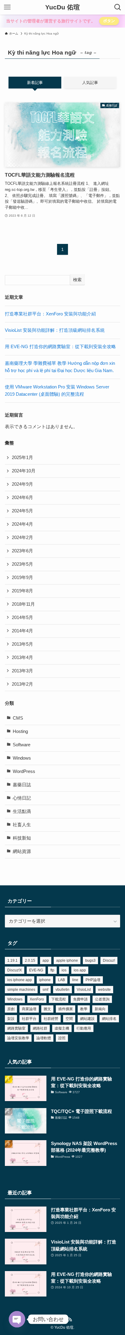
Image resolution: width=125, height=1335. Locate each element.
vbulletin (62, 989)
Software (21, 744)
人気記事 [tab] (90, 82)
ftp (52, 970)
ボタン (109, 20)
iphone (45, 980)
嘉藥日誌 (22, 784)
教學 (83, 1009)
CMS (18, 718)
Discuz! (109, 960)
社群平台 (29, 1019)
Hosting (20, 731)
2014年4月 (22, 630)
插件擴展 (65, 1009)
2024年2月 (22, 537)
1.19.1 (12, 960)
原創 (11, 1009)
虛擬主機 (62, 1028)
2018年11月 (23, 604)
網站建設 (87, 1019)
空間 (69, 1019)
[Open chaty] (17, 1319)
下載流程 (58, 999)
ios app (80, 970)
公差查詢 (102, 999)
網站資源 (22, 851)
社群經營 (51, 1019)
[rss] (70, 1319)
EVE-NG (36, 970)
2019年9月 (22, 577)
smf (45, 989)
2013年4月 (22, 657)
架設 (11, 1019)
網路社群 (40, 1028)
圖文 (47, 1009)
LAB (61, 980)
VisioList (84, 989)
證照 (62, 1038)
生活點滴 (22, 811)
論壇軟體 (43, 1038)
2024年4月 (22, 524)
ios (64, 970)
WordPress (24, 771)
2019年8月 (22, 590)
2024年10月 (23, 470)
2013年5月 (22, 644)
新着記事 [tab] (35, 82)
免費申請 (80, 999)
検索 (77, 279)
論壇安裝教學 (18, 1038)
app (45, 960)
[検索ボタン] (117, 7)
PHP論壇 (93, 980)
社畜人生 (22, 824)
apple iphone (67, 960)
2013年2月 (22, 684)
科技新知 (22, 838)
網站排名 (109, 1019)
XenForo (37, 999)
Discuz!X (14, 970)
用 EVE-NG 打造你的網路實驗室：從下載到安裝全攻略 (60, 346)
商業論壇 (29, 1009)
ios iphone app (19, 980)
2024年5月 (22, 510)
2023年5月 (22, 564)
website (104, 989)
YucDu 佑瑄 (62, 7)
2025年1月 (22, 457)
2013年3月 (22, 670)
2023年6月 (22, 550)
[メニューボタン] (7, 7)
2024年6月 (22, 497)
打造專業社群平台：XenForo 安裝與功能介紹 (50, 313)
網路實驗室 (16, 1028)
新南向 (100, 1009)
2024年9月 (22, 484)
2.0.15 (30, 960)
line (75, 980)
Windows (22, 758)
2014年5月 (22, 617)
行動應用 (83, 1028)
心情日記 (22, 798)
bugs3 (90, 960)
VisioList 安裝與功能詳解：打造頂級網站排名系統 (55, 330)
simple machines (21, 989)
